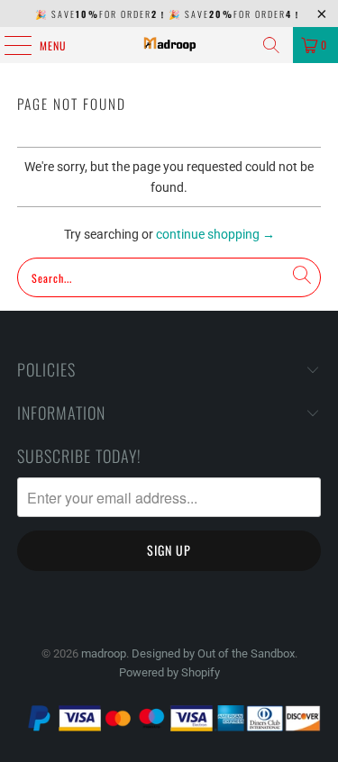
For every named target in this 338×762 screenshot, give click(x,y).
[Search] (271, 45)
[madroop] (169, 45)
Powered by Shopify (169, 672)
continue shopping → (215, 234)
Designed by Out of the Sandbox (213, 653)
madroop (103, 653)
